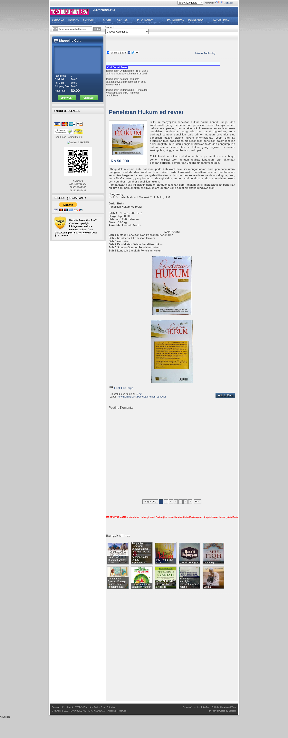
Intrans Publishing (205, 53)
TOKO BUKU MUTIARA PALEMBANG (88, 711)
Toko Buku (206, 707)
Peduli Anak (67, 707)
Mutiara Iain (221, 21)
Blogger (232, 711)
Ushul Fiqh (209, 562)
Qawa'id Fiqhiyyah (189, 562)
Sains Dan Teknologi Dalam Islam (117, 560)
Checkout (88, 97)
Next (197, 501)
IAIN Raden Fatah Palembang (103, 707)
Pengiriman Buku (125, 21)
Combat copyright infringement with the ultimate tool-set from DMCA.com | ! (76, 228)
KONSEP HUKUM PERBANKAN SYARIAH (165, 584)
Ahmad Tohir (230, 707)
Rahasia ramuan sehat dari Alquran (141, 585)
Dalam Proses (90, 21)
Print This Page (123, 387)
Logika (207, 586)
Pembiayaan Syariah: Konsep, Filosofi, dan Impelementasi (117, 582)
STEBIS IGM (81, 707)
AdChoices (5, 717)
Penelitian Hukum (126, 396)
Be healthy (108, 21)
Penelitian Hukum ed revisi (146, 112)
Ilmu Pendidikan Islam (164, 561)
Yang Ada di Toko (175, 21)
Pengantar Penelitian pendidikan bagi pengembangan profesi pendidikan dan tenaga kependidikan (140, 553)
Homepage (58, 21)
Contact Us (73, 21)
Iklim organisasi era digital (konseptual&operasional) (189, 582)
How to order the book (198, 21)
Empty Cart (67, 97)
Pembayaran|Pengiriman (148, 21)
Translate (228, 2)
